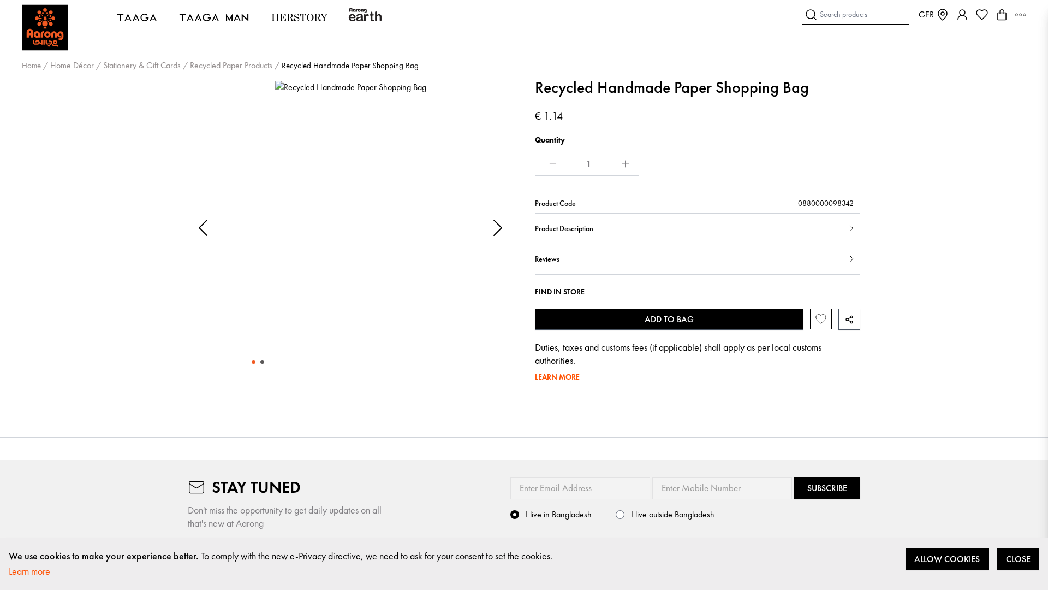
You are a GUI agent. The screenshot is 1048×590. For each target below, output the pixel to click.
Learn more (29, 571)
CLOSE (1018, 559)
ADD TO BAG (669, 319)
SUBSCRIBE (827, 488)
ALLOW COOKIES (947, 559)
